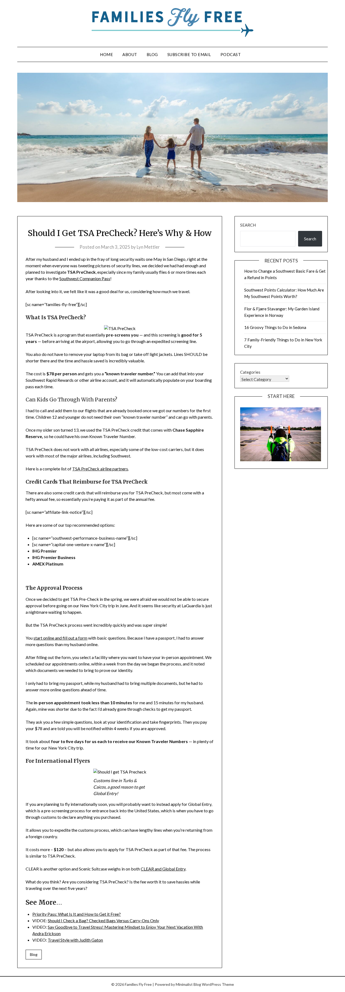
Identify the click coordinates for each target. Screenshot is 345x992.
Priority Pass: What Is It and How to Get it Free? (76, 914)
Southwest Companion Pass (84, 278)
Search (248, 225)
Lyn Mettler (148, 247)
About (129, 54)
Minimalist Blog (188, 984)
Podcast (230, 54)
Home (106, 54)
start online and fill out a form (60, 637)
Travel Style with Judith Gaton (75, 939)
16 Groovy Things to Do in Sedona (275, 327)
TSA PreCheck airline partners (100, 468)
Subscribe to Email (189, 54)
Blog (152, 54)
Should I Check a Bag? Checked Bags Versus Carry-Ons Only (103, 920)
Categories (250, 372)
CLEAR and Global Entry (163, 868)
